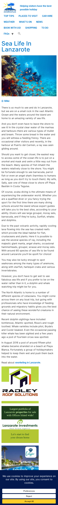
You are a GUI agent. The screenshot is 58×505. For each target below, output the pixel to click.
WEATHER (9, 22)
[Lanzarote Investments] (20, 442)
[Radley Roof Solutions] (20, 402)
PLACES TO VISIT (28, 16)
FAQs (6, 33)
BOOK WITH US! (12, 27)
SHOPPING (31, 27)
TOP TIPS (9, 16)
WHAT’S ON (25, 22)
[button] (19, 34)
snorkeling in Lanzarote (27, 362)
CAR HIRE (47, 16)
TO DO (44, 27)
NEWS (39, 22)
